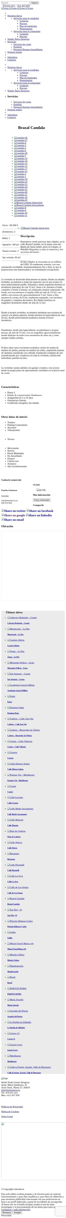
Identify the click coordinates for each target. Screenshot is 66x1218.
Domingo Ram (13, 713)
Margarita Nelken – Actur (17, 668)
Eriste (9, 702)
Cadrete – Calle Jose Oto (17, 724)
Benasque (11, 859)
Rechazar (6, 1212)
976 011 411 (9, 5)
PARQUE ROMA (14, 994)
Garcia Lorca (12, 1050)
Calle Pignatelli (13, 870)
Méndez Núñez (13, 960)
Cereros (10, 758)
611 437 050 (23, 5)
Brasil (9, 983)
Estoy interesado (41, 500)
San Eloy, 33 (12, 915)
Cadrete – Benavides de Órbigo (19, 736)
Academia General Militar (17, 690)
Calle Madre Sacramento (17, 814)
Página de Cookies (10, 1111)
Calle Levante (12, 803)
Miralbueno (12, 1061)
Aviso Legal (7, 1116)
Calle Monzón (12, 825)
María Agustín (13, 1005)
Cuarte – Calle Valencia (16, 747)
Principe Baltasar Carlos (17, 926)
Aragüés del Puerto (14, 1016)
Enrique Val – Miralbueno (17, 780)
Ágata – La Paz (13, 657)
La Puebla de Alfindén (16, 1028)
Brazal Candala (13, 904)
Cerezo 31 (11, 1039)
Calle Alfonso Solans (15, 769)
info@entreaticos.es (10, 1090)
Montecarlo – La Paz (15, 634)
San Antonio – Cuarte (16, 679)
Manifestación (12, 972)
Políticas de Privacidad (12, 1106)
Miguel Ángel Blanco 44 (16, 949)
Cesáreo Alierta (13, 646)
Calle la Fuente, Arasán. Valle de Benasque (24, 1073)
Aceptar (17, 1212)
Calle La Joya (12, 882)
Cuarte (10, 792)
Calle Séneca (12, 848)
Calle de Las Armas (15, 893)
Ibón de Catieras (14, 837)
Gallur (9, 938)
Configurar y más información (15, 1209)
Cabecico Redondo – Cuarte (18, 623)
